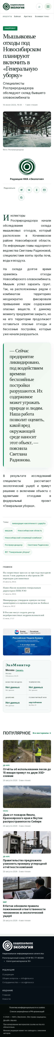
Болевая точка (42, 16)
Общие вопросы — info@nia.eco (18, 978)
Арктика (28, 16)
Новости (6, 999)
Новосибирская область (30, 530)
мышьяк (9, 530)
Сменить (19, 670)
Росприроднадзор (13, 545)
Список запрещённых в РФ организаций (27, 1012)
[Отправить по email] (44, 190)
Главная (6, 995)
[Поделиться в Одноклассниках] (36, 190)
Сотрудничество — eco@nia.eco (18, 982)
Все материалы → (42, 733)
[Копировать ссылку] (21, 197)
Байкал (17, 16)
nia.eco (13, 1020)
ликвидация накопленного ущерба (28, 523)
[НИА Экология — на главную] (13, 6)
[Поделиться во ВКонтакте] (29, 190)
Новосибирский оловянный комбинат (23, 538)
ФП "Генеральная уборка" (17, 552)
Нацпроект (10, 28)
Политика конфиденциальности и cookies (27, 1008)
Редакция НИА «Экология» (27, 178)
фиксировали (42, 299)
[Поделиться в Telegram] (21, 190)
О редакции (8, 974)
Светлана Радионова (38, 545)
